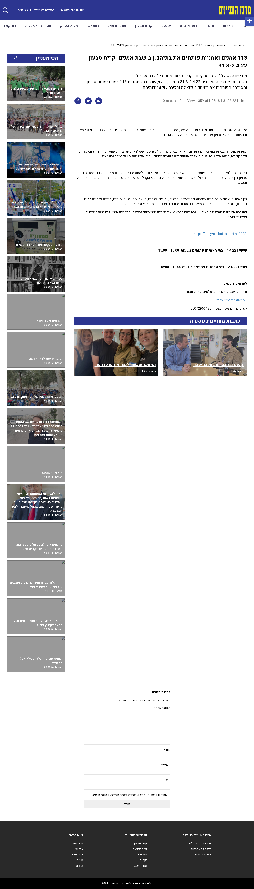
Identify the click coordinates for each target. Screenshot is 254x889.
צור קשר (23, 10)
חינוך (210, 25)
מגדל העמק (69, 25)
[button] (249, 21)
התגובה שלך (162, 708)
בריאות (228, 25)
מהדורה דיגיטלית (43, 10)
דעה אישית (188, 25)
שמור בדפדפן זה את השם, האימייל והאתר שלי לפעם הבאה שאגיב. (129, 795)
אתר (168, 780)
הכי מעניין (77, 843)
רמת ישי (92, 25)
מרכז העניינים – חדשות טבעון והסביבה (225, 45)
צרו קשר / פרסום (201, 849)
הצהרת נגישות (203, 855)
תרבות (79, 866)
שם (167, 750)
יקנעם (166, 25)
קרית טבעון (143, 25)
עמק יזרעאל (117, 25)
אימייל (165, 765)
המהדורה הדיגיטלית (200, 843)
